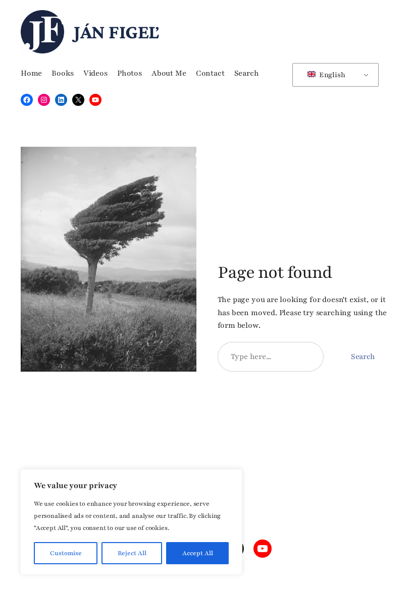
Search (363, 356)
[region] (131, 522)
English (331, 75)
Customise (66, 553)
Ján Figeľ (116, 31)
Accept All (197, 553)
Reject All (132, 553)
